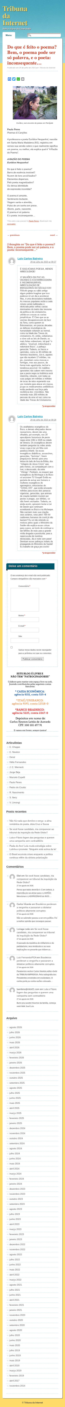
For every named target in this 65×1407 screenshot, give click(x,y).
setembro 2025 (17, 1083)
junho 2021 (15, 1295)
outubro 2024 (16, 1138)
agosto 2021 (15, 1284)
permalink (11, 224)
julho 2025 (14, 1093)
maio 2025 (14, 1103)
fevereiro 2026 (16, 1057)
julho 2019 (14, 1350)
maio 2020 (14, 1345)
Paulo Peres (34, 221)
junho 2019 (15, 1355)
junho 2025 (15, 1098)
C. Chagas (14, 747)
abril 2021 (14, 1300)
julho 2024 (14, 1153)
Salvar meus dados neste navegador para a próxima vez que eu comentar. (35, 651)
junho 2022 (15, 1264)
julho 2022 (14, 1259)
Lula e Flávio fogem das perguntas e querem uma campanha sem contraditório (36, 992)
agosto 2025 (15, 1088)
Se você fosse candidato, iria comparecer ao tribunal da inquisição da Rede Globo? (37, 879)
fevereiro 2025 (16, 1118)
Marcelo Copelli (17, 777)
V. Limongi (14, 802)
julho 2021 (14, 1290)
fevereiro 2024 (16, 1178)
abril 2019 (14, 1365)
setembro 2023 (17, 1204)
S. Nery (13, 797)
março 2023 (15, 1229)
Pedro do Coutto (17, 787)
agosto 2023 (15, 1209)
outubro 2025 (16, 1078)
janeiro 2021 (15, 1310)
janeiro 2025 (15, 1123)
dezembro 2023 (17, 1189)
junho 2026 (15, 1037)
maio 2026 (14, 1042)
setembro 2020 (17, 1325)
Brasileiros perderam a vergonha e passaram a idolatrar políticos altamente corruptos (36, 907)
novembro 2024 (17, 1133)
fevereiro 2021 (16, 1305)
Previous (13, 235)
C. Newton (14, 752)
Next (54, 235)
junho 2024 (15, 1158)
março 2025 (15, 1113)
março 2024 (15, 1173)
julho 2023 (14, 1214)
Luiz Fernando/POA (26, 957)
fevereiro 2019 (16, 1375)
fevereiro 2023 (16, 1234)
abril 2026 (14, 1047)
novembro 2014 (17, 1385)
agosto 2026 (15, 1027)
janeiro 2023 (15, 1239)
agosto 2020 (15, 1330)
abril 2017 (14, 1380)
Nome (21, 615)
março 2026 (15, 1052)
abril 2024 (14, 1168)
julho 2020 (14, 1335)
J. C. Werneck (16, 767)
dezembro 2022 (17, 1244)
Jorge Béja (14, 772)
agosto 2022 (15, 1254)
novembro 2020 (17, 1315)
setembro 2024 (17, 1143)
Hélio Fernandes (17, 762)
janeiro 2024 (15, 1184)
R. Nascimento (16, 792)
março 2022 (15, 1279)
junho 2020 (15, 1340)
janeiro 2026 (15, 1062)
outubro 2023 (16, 1199)
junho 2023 (15, 1219)
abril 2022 (14, 1274)
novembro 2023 (17, 1194)
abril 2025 (14, 1108)
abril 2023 (14, 1224)
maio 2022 (14, 1269)
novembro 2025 (17, 1072)
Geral (12, 757)
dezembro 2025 (17, 1067)
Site (20, 636)
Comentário (24, 586)
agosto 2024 (15, 1148)
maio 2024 (14, 1163)
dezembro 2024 (17, 1128)
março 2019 (15, 1370)
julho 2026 (14, 1032)
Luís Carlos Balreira (30, 258)
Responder (49, 406)
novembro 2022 (17, 1249)
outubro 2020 (16, 1320)
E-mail (21, 626)
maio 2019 (14, 1360)
